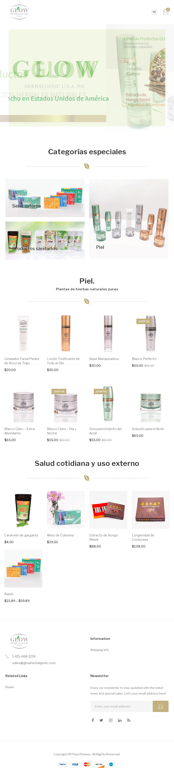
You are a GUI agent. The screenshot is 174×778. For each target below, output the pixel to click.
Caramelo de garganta (21, 535)
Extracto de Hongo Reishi (103, 537)
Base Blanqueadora (104, 359)
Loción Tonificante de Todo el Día (63, 361)
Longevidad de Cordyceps (143, 537)
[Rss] (128, 720)
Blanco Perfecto (144, 359)
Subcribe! (161, 706)
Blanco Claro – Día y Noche (61, 431)
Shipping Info (99, 650)
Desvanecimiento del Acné (105, 431)
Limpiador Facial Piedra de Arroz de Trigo (21, 361)
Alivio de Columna (60, 535)
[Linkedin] (120, 720)
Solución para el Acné (148, 429)
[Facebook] (92, 720)
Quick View (32, 342)
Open (154, 12)
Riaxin (8, 594)
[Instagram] (111, 720)
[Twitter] (101, 720)
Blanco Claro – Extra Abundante (19, 431)
